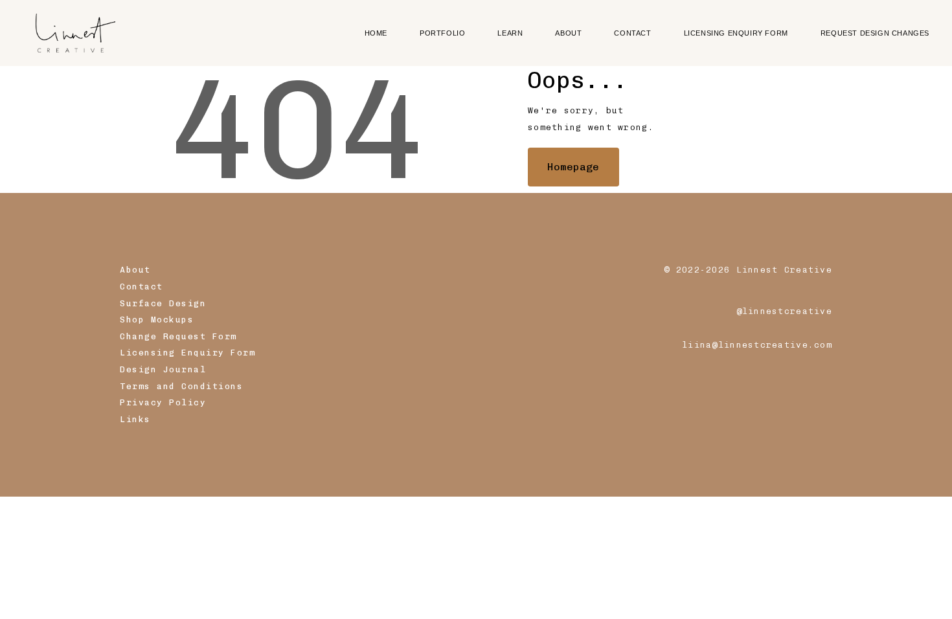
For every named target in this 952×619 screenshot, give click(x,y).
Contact (141, 286)
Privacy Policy (163, 402)
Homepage (573, 167)
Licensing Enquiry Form (187, 352)
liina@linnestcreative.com (757, 345)
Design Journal (163, 369)
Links (135, 419)
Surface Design (163, 303)
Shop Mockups (157, 319)
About (135, 270)
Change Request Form (178, 336)
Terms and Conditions (181, 386)
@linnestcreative (784, 311)
